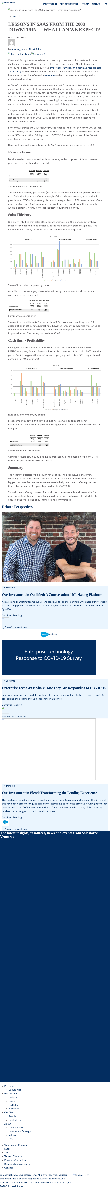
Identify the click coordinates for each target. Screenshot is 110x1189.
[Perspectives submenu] (79, 4)
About (7, 1123)
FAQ (11, 1138)
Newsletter (14, 1108)
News (12, 1101)
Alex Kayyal (17, 49)
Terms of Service (13, 1156)
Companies (15, 1089)
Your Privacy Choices (15, 1145)
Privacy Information (15, 1160)
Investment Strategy (20, 1131)
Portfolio (10, 587)
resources (50, 75)
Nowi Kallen (35, 49)
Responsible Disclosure (17, 1163)
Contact (8, 1167)
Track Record (16, 1127)
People (12, 1116)
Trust (7, 1152)
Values (12, 1135)
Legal (7, 1148)
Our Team (9, 1112)
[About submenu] (101, 4)
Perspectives (11, 1093)
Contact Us (15, 1120)
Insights (16, 15)
